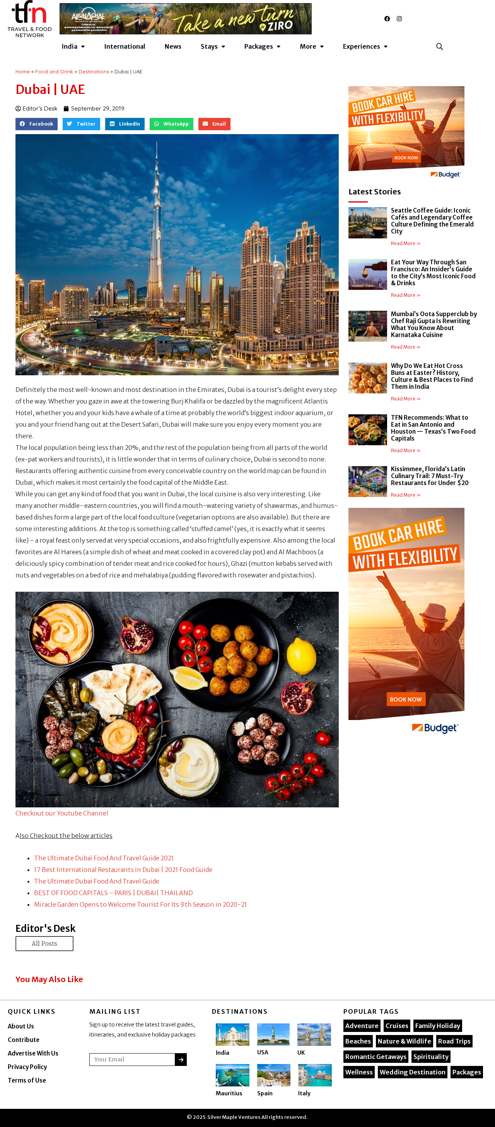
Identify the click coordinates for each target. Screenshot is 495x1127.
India (222, 1052)
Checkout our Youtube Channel (61, 813)
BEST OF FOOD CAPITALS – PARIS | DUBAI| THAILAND (113, 893)
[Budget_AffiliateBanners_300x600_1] (406, 623)
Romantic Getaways (375, 1057)
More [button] (308, 46)
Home (22, 71)
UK (301, 1052)
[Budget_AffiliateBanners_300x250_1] (406, 134)
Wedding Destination (413, 1072)
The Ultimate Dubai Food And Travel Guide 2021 (104, 858)
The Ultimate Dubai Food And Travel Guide (96, 881)
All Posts (44, 943)
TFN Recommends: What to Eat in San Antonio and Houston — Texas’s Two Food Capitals (433, 428)
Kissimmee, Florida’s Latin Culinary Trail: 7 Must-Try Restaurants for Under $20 (430, 476)
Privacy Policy (27, 1067)
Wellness (359, 1072)
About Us (21, 1026)
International (124, 46)
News (173, 46)
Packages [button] (258, 46)
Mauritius (229, 1093)
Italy (304, 1093)
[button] (439, 46)
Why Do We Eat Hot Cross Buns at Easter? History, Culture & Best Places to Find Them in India (432, 376)
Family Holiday (437, 1026)
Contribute (23, 1040)
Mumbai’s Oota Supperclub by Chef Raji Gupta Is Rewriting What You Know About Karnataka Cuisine (434, 324)
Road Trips (454, 1041)
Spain (265, 1093)
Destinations (94, 71)
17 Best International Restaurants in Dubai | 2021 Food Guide (123, 869)
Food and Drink (54, 71)
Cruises (397, 1026)
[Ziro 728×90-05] (186, 18)
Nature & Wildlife (404, 1041)
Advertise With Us (33, 1053)
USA (262, 1052)
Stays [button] (209, 46)
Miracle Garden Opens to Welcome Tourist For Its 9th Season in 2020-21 (140, 904)
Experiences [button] (361, 46)
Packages (466, 1072)
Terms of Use (27, 1080)
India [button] (69, 46)
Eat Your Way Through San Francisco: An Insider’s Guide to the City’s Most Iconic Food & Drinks (433, 273)
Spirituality (431, 1057)
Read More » (406, 243)
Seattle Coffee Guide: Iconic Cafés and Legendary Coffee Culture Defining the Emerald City (432, 221)
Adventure (362, 1026)
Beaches (358, 1041)
